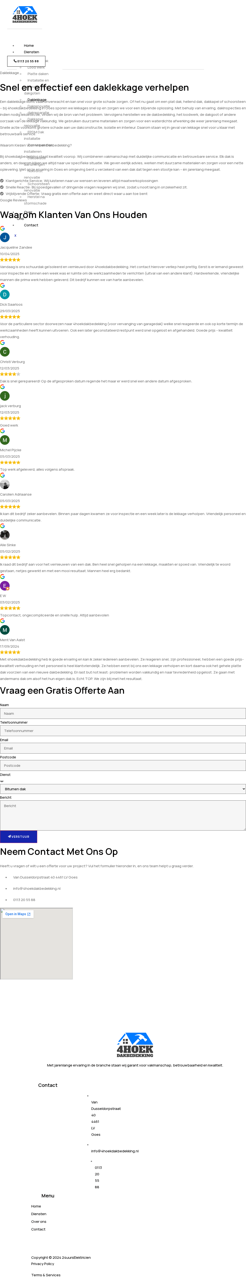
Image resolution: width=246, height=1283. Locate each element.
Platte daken (38, 73)
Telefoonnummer (14, 722)
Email (4, 740)
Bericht (6, 797)
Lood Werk (36, 67)
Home (29, 45)
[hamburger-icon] (19, 38)
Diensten (31, 51)
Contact (31, 225)
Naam (4, 705)
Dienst (5, 774)
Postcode (8, 757)
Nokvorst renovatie (33, 174)
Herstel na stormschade (35, 200)
